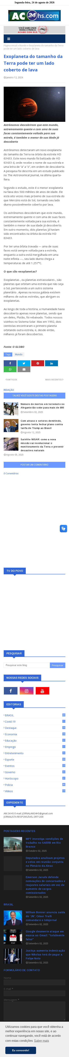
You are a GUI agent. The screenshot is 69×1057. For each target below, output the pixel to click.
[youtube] (42, 691)
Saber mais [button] (41, 1040)
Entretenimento (34, 753)
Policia (35, 785)
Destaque (35, 728)
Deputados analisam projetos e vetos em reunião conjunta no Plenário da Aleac (45, 861)
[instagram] (26, 691)
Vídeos (35, 791)
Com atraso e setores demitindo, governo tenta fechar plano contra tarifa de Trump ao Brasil (42, 424)
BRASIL (35, 715)
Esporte (35, 759)
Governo (34, 772)
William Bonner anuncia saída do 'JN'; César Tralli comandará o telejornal (45, 916)
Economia (35, 734)
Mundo (23, 45)
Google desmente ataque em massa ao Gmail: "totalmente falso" (45, 935)
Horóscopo (34, 778)
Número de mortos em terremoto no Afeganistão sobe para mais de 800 (42, 406)
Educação (34, 740)
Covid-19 (34, 721)
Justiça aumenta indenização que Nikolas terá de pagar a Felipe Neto (45, 954)
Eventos (35, 766)
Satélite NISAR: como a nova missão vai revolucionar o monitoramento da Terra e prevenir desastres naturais (42, 445)
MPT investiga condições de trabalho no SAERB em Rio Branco (44, 842)
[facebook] (11, 691)
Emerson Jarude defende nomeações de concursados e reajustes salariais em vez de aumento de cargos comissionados (45, 885)
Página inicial (10, 45)
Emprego (34, 747)
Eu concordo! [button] (20, 1050)
